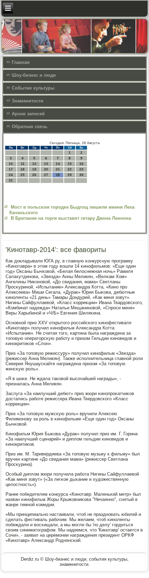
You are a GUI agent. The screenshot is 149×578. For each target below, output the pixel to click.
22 (70, 169)
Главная (21, 62)
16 (81, 164)
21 (58, 169)
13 (46, 164)
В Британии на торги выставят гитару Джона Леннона (71, 218)
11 (23, 164)
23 (81, 169)
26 (34, 175)
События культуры (33, 88)
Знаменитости (27, 100)
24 (11, 175)
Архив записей (28, 113)
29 (70, 175)
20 (46, 169)
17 (11, 169)
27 (46, 175)
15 (70, 164)
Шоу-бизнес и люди (34, 75)
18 (22, 169)
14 (58, 164)
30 (81, 175)
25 (22, 175)
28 (58, 175)
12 (34, 164)
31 (11, 180)
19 (34, 169)
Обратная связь (29, 126)
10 (11, 164)
